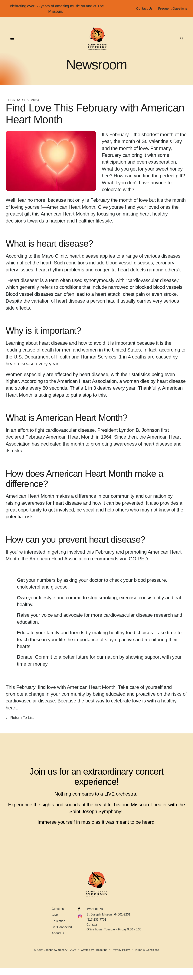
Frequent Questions (172, 8)
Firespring (101, 949)
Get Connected (62, 927)
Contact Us (144, 8)
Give (55, 914)
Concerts (58, 908)
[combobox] (175, 38)
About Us (58, 933)
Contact (92, 924)
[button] (8, 38)
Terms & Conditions (146, 949)
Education (58, 921)
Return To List (21, 717)
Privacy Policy (121, 949)
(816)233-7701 (96, 919)
